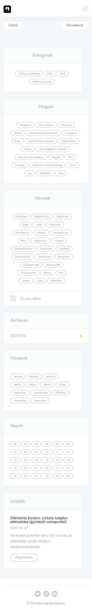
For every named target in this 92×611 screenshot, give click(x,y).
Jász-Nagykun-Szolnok (53, 149)
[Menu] (85, 9)
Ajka (40, 280)
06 (68, 444)
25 (15, 476)
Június (47, 384)
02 (25, 444)
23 (57, 468)
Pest (70, 157)
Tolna (72, 165)
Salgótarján (40, 240)
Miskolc (41, 232)
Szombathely (22, 256)
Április (17, 384)
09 (36, 452)
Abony (47, 272)
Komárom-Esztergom (31, 157)
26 (25, 476)
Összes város (30, 299)
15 (36, 460)
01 (15, 444)
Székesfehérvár (23, 248)
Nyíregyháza (60, 232)
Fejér (18, 141)
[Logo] (7, 9)
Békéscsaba (42, 216)
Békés (17, 133)
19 (15, 468)
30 (68, 476)
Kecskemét (22, 232)
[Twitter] (37, 595)
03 (36, 444)
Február (33, 376)
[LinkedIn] (54, 595)
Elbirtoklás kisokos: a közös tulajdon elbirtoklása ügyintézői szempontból (38, 520)
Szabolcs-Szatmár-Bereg (47, 165)
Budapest (25, 125)
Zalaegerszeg (31, 264)
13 (15, 460)
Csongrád (71, 133)
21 (36, 468)
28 (47, 476)
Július (62, 384)
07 (15, 452)
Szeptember (40, 392)
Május (32, 384)
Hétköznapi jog (42, 81)
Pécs (23, 240)
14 (25, 460)
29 (57, 476)
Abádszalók (53, 264)
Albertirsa (56, 280)
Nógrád (55, 157)
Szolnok (64, 248)
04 (47, 444)
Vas (30, 173)
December (40, 400)
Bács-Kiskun (46, 125)
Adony (26, 280)
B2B (49, 73)
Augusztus (19, 392)
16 (47, 460)
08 (25, 452)
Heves (28, 149)
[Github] (46, 595)
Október (60, 392)
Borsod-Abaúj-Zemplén (43, 133)
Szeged (59, 240)
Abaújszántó (28, 272)
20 (25, 468)
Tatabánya (44, 256)
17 (57, 460)
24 (68, 468)
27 (36, 476)
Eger (26, 224)
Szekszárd (46, 248)
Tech (63, 73)
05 (57, 444)
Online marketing (29, 73)
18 (68, 460)
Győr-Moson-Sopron (41, 141)
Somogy (20, 165)
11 (57, 452)
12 (68, 452)
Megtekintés (24, 557)
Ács (61, 272)
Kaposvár (55, 224)
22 (47, 468)
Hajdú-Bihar (68, 141)
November (19, 400)
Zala (60, 173)
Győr (39, 224)
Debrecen (62, 216)
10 (47, 452)
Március (51, 376)
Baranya (66, 125)
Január (17, 376)
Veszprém (45, 173)
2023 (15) (18, 336)
